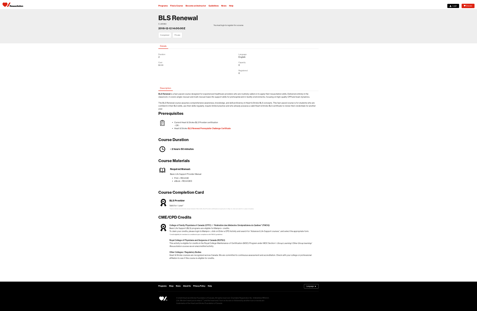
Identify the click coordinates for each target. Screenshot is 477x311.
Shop (171, 286)
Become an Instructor (196, 6)
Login (455, 6)
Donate (469, 6)
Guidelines (214, 6)
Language (312, 286)
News (224, 6)
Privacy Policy (199, 286)
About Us (187, 286)
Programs (163, 6)
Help (231, 6)
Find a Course (176, 6)
